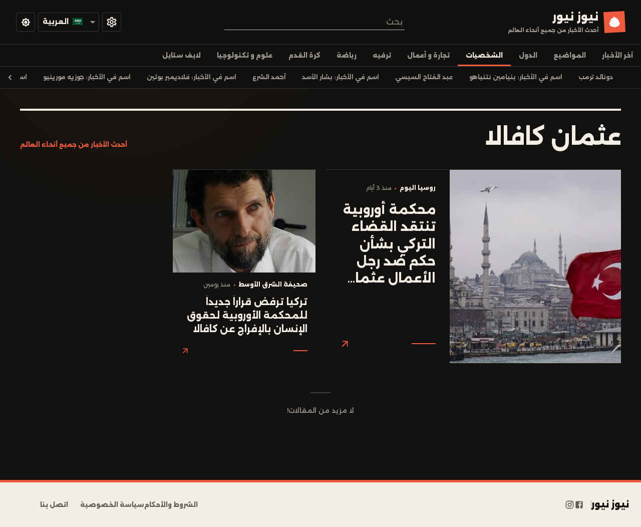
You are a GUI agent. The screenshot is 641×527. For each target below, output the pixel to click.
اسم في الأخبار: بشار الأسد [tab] (340, 77)
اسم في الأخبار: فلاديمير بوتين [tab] (191, 77)
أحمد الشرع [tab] (269, 77)
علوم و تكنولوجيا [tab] (244, 55)
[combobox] (314, 22)
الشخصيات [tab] (484, 55)
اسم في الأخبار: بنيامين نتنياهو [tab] (515, 77)
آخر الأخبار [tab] (617, 55)
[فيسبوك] (579, 505)
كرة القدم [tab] (304, 55)
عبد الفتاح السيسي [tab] (424, 77)
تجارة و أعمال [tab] (428, 55)
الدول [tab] (528, 55)
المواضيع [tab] (569, 55)
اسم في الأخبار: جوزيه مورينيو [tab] (87, 77)
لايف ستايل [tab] (181, 55)
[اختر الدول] (111, 22)
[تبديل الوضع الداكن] (25, 22)
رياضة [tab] (347, 55)
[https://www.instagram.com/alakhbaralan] (569, 505)
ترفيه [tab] (382, 55)
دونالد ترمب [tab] (595, 77)
